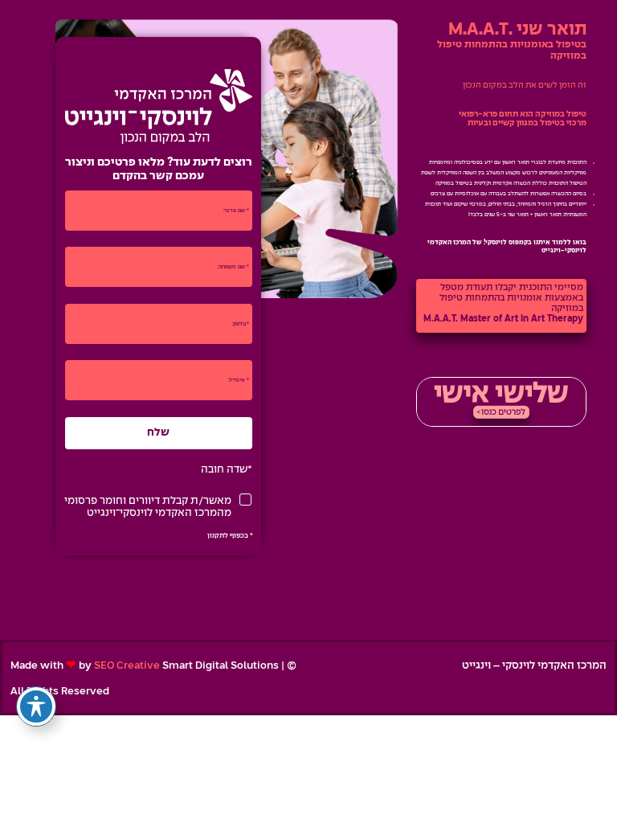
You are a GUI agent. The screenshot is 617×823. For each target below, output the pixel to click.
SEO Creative (127, 666)
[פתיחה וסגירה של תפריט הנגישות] (36, 706)
